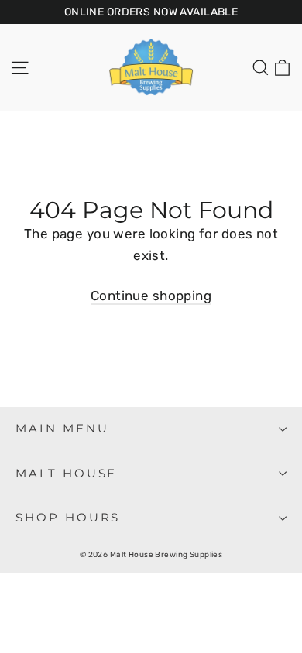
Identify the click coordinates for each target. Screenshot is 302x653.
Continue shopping (151, 295)
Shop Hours (67, 518)
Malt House (66, 473)
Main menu (61, 429)
